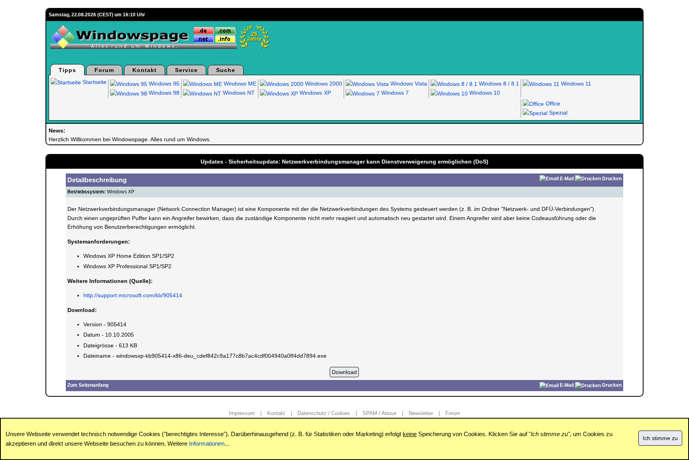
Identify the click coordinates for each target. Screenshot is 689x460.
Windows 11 (575, 83)
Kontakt (144, 70)
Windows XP (314, 93)
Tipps (67, 70)
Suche (225, 70)
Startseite (93, 82)
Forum (104, 70)
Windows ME (239, 83)
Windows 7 (394, 93)
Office (552, 103)
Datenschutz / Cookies (323, 413)
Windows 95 (163, 83)
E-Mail (567, 178)
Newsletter (421, 413)
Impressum (242, 413)
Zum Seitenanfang (87, 385)
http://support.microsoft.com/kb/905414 (132, 295)
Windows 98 (163, 93)
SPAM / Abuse (379, 413)
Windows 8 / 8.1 (498, 83)
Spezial (557, 112)
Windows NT (238, 93)
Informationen (206, 443)
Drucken (612, 178)
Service (186, 70)
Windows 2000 (322, 83)
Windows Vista (408, 83)
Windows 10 (484, 93)
